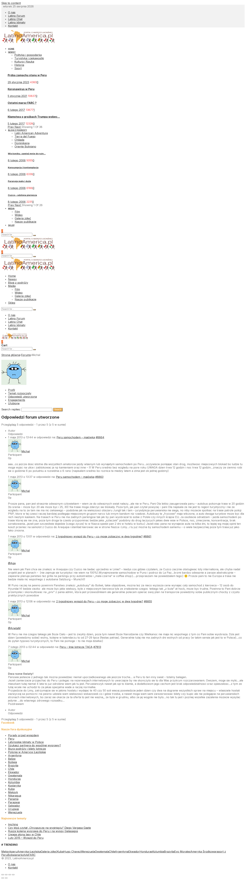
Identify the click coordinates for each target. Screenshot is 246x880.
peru (14, 851)
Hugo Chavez (72, 851)
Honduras (14, 779)
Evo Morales (182, 851)
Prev (11, 127)
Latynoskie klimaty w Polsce (26, 742)
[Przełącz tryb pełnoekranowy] (9, 874)
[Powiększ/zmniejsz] (13, 874)
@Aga (12, 563)
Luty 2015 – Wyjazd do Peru (26, 837)
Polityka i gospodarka (28, 55)
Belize (12, 758)
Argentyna (14, 755)
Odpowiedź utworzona (22, 396)
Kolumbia (14, 782)
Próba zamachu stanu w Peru (27, 75)
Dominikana (22, 143)
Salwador (14, 805)
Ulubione (14, 403)
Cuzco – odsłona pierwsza (22, 195)
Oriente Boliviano (25, 146)
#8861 (147, 536)
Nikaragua (14, 795)
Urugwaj (13, 809)
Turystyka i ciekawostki (29, 58)
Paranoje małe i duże (19, 181)
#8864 (100, 437)
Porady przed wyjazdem (23, 735)
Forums (26, 355)
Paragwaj (14, 802)
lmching (13, 824)
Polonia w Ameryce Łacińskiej (27, 752)
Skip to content (11, 3)
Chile (11, 769)
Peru (11, 738)
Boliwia (12, 762)
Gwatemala (15, 775)
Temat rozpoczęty (19, 393)
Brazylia (13, 765)
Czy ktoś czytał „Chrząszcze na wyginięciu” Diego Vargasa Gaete (49, 827)
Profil (11, 390)
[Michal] (13, 384)
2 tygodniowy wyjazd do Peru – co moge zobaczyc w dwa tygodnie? (99, 536)
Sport (18, 68)
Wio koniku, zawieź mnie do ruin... (27, 153)
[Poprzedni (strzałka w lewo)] (2, 877)
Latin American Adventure (31, 133)
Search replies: (10, 409)
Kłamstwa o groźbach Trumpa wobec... (34, 116)
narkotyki (22, 855)
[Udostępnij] (6, 874)
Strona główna (10, 355)
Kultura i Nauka (24, 61)
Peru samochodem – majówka (76, 437)
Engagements (16, 400)
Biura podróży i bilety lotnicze (27, 748)
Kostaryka (14, 785)
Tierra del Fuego (25, 136)
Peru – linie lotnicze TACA (76, 647)
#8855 (148, 601)
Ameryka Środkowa (203, 851)
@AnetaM (14, 628)
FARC (31, 855)
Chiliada (19, 139)
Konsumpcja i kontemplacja (23, 167)
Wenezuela (15, 812)
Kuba (11, 789)
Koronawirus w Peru (21, 89)
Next (18, 127)
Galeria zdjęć (49, 851)
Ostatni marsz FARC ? (22, 102)
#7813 (97, 647)
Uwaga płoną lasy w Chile (24, 834)
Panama (13, 799)
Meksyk (13, 792)
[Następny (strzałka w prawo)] (6, 877)
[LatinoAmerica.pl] (28, 42)
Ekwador (13, 772)
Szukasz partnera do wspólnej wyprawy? (34, 745)
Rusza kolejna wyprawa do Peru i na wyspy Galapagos (43, 831)
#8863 (99, 477)
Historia (19, 65)
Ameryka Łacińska (29, 851)
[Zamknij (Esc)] (2, 874)
